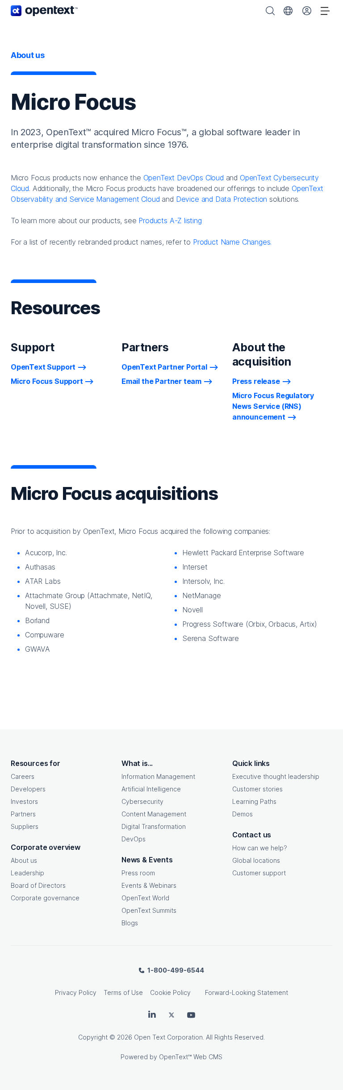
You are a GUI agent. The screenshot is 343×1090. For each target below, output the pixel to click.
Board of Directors (38, 885)
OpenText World (145, 898)
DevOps (133, 839)
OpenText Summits (148, 910)
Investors (24, 801)
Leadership (27, 873)
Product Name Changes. (232, 241)
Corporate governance (45, 898)
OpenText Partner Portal (164, 366)
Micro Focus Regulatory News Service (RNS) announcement (273, 406)
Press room (138, 873)
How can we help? (259, 848)
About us (24, 860)
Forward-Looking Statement (246, 992)
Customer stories (257, 789)
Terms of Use (123, 992)
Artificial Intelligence (151, 789)
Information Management (158, 776)
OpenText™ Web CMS (190, 1057)
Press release (256, 381)
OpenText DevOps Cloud (183, 177)
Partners (23, 814)
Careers (22, 776)
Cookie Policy (170, 992)
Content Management (153, 814)
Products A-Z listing (169, 220)
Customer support (259, 873)
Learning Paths (254, 801)
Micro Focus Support (47, 381)
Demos (242, 814)
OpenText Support (43, 366)
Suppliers (24, 826)
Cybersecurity (142, 801)
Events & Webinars (148, 885)
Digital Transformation (153, 826)
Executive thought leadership (275, 776)
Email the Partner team (161, 381)
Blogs (129, 923)
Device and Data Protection (221, 199)
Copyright (93, 1037)
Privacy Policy (75, 992)
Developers (28, 789)
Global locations (256, 860)
